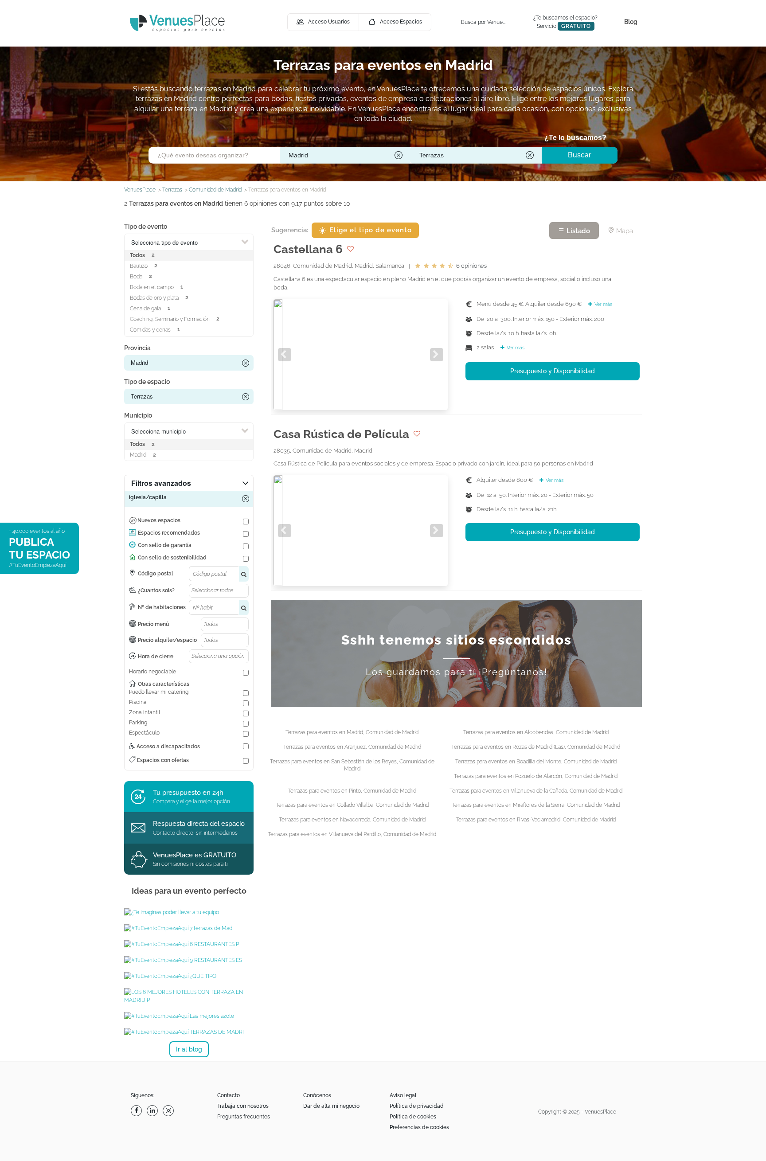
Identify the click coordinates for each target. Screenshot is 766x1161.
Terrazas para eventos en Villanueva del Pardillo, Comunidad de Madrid (352, 834)
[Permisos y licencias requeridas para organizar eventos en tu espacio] (189, 976)
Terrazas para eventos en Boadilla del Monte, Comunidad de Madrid (536, 761)
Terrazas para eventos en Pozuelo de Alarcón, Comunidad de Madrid (535, 776)
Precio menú (153, 624)
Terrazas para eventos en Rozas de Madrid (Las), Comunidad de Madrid (535, 747)
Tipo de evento (145, 226)
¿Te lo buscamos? (575, 137)
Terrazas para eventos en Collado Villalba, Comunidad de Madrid (352, 805)
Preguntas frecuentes (243, 1117)
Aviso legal (403, 1095)
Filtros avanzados (161, 483)
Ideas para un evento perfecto (189, 890)
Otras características (163, 684)
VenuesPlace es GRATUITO (194, 855)
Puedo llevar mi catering (158, 692)
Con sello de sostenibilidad (172, 558)
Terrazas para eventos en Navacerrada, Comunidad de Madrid (352, 820)
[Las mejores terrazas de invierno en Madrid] (189, 928)
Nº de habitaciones (162, 607)
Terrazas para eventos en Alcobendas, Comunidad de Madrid (536, 732)
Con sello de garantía (165, 545)
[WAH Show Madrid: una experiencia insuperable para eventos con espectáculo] (189, 912)
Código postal (155, 574)
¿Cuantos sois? (156, 590)
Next (436, 354)
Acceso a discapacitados (167, 746)
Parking (138, 722)
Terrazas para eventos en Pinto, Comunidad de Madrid (352, 791)
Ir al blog (189, 1049)
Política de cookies (413, 1117)
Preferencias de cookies (419, 1127)
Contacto (228, 1095)
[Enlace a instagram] (169, 1110)
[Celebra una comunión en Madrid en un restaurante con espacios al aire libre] (189, 944)
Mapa (623, 231)
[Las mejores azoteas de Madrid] (189, 1016)
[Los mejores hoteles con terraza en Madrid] (189, 996)
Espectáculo (144, 733)
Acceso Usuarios (329, 22)
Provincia (137, 348)
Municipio (138, 415)
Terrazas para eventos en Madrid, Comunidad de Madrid (351, 732)
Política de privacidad (417, 1106)
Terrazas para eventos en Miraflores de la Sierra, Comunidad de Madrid (536, 805)
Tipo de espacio (147, 381)
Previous (284, 354)
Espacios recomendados (169, 533)
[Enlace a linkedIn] (153, 1110)
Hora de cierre (155, 656)
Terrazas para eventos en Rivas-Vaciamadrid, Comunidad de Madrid (536, 820)
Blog (630, 21)
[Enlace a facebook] (137, 1110)
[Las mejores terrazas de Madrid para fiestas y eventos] (189, 1032)
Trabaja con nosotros (243, 1106)
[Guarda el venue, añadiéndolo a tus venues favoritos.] (350, 249)
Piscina (138, 702)
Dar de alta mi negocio (331, 1106)
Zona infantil (144, 712)
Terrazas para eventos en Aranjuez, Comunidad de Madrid (352, 747)
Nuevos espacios (158, 520)
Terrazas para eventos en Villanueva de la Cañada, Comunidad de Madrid (535, 791)
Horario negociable (152, 671)
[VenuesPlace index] (177, 22)
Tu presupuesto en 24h (188, 793)
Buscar (579, 155)
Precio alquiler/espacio (167, 640)
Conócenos (317, 1095)
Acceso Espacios (401, 22)
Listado (577, 231)
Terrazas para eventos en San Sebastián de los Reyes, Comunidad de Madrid (352, 765)
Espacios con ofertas (162, 760)
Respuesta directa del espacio (199, 824)
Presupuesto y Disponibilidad (552, 371)
